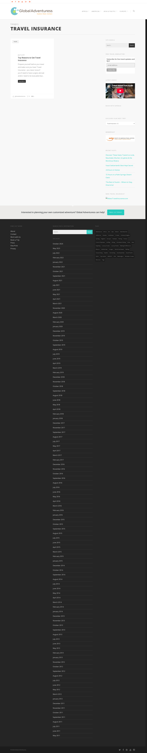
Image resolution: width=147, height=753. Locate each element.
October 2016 (58, 473)
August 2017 (57, 437)
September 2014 (59, 575)
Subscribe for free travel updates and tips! (121, 60)
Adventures (99, 231)
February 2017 (58, 460)
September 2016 (59, 478)
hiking (113, 242)
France (125, 238)
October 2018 (58, 386)
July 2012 (56, 680)
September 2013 (59, 630)
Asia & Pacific (110, 11)
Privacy (13, 248)
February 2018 (58, 414)
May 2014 (56, 593)
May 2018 (56, 405)
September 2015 (59, 529)
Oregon (111, 249)
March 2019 (57, 368)
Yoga (103, 260)
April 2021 (56, 299)
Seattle (106, 253)
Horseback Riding (121, 242)
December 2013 (58, 616)
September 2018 (59, 391)
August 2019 (57, 349)
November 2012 (59, 662)
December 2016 (58, 464)
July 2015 (56, 538)
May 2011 (56, 735)
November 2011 (59, 708)
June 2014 (56, 588)
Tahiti (97, 256)
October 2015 (58, 524)
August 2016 (57, 483)
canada (104, 235)
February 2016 (58, 510)
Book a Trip (14, 240)
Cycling (97, 238)
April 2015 (56, 547)
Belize (117, 231)
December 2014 (58, 565)
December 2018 (58, 377)
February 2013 (58, 653)
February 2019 (58, 372)
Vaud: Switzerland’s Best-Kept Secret (119, 165)
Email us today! (115, 212)
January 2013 (58, 657)
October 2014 (58, 570)
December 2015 (58, 519)
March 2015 (57, 552)
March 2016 (57, 506)
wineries (98, 260)
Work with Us (15, 237)
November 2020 (59, 308)
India (128, 242)
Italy (133, 242)
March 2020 (57, 317)
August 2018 (57, 395)
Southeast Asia (120, 253)
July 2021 (56, 285)
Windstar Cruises (129, 256)
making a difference (125, 245)
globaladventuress (19, 96)
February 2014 (58, 607)
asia (113, 231)
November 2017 (59, 428)
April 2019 (56, 363)
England (103, 238)
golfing (108, 242)
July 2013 (56, 639)
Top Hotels (103, 256)
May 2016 (56, 496)
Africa (105, 231)
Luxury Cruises (106, 245)
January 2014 (58, 611)
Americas (96, 11)
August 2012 (57, 676)
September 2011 (59, 717)
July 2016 (56, 487)
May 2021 (56, 294)
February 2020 (58, 322)
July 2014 (56, 584)
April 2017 (56, 451)
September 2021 (59, 276)
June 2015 (56, 542)
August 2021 (57, 280)
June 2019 (56, 359)
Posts (15, 42)
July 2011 (56, 726)
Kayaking (98, 245)
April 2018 (56, 409)
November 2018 (59, 382)
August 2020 (57, 313)
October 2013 (58, 625)
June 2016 (56, 492)
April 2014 (56, 598)
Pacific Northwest (119, 249)
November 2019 (59, 336)
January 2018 (58, 418)
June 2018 (56, 400)
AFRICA (85, 11)
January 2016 (58, 515)
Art (109, 231)
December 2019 (58, 331)
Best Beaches (123, 231)
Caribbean (111, 235)
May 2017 (56, 446)
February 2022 (58, 258)
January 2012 (58, 699)
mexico (98, 249)
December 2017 (58, 423)
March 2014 (57, 602)
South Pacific (129, 253)
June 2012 (56, 685)
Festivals (114, 238)
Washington (120, 256)
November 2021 (59, 267)
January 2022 (58, 262)
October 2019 (58, 340)
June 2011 (56, 731)
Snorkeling (112, 253)
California (98, 235)
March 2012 (57, 694)
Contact (13, 234)
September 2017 (59, 432)
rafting (127, 249)
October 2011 (58, 712)
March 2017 (57, 455)
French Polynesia (100, 242)
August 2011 (57, 722)
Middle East (104, 249)
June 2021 (56, 290)
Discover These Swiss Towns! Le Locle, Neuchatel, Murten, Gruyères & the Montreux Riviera (120, 158)
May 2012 (56, 689)
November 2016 (59, 469)
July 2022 (56, 253)
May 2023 (56, 248)
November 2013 (59, 621)
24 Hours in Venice (113, 170)
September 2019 (59, 345)
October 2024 (58, 244)
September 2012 (59, 671)
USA (115, 256)
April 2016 (56, 501)
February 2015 (58, 556)
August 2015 (57, 533)
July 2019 (56, 354)
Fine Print (14, 246)
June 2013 (56, 644)
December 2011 (58, 703)
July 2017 (56, 441)
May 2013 (56, 648)
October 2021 (58, 271)
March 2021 (57, 303)
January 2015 (58, 561)
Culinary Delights (125, 235)
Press (12, 243)
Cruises (117, 235)
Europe (123, 11)
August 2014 (57, 579)
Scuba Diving (99, 253)
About (12, 231)
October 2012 (58, 666)
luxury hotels (114, 245)
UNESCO (110, 256)
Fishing (120, 238)
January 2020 (58, 326)
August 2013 (57, 634)
